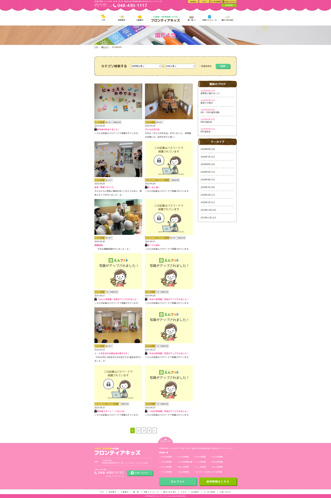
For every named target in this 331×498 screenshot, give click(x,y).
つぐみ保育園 (166, 472)
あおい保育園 (183, 467)
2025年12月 (206, 209)
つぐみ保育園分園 (185, 461)
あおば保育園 (217, 461)
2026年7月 (205, 156)
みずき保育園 (200, 456)
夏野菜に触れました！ (211, 93)
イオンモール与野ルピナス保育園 (208, 472)
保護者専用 (206, 66)
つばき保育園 (183, 472)
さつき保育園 (183, 456)
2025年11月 (206, 217)
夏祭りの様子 (207, 102)
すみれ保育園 (166, 461)
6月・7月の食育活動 (210, 112)
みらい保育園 (166, 467)
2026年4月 (205, 179)
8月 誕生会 (205, 131)
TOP (96, 47)
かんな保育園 (217, 456)
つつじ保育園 (200, 461)
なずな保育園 (166, 456)
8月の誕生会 (206, 121)
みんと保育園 (217, 467)
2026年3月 (205, 187)
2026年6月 (205, 164)
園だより (105, 47)
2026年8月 (205, 149)
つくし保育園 (200, 467)
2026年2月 (205, 194)
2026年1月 (205, 202)
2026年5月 (205, 171)
